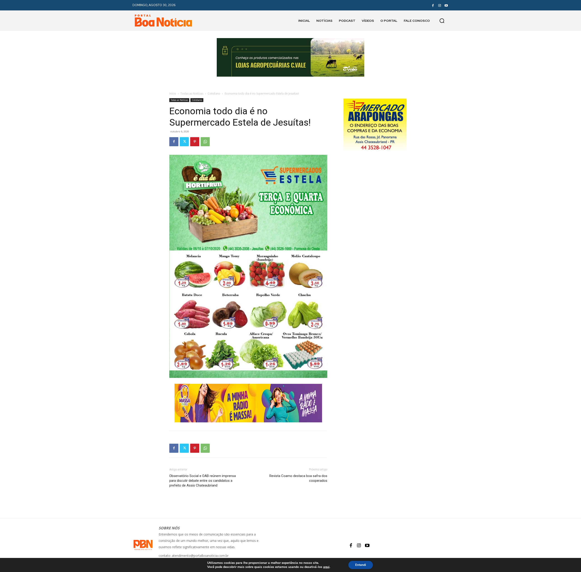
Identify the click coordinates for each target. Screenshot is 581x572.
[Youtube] (446, 5)
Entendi (360, 565)
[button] (441, 20)
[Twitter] (184, 141)
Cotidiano (214, 93)
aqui (326, 567)
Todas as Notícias (191, 93)
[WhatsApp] (205, 141)
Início (172, 93)
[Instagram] (439, 5)
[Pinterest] (194, 141)
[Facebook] (433, 5)
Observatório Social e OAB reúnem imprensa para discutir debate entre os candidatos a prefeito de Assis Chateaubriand (202, 480)
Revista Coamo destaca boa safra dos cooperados (298, 478)
